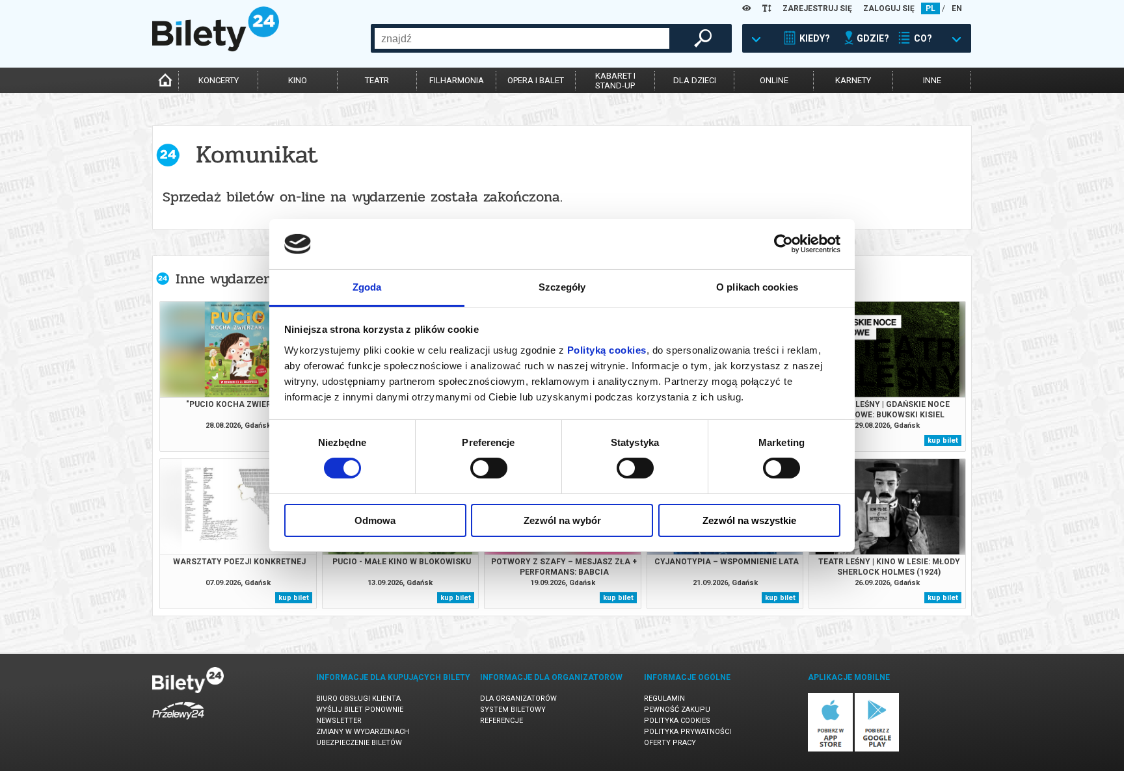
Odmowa (375, 520)
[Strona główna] (215, 48)
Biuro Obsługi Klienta (358, 698)
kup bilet (943, 440)
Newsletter (339, 720)
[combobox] (522, 38)
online (774, 80)
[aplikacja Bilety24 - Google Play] (877, 749)
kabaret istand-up (615, 80)
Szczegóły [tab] (562, 287)
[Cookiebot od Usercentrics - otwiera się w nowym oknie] (783, 244)
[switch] (488, 468)
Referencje (501, 720)
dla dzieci (694, 80)
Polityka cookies (677, 720)
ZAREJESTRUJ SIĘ (817, 8)
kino (297, 80)
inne (932, 80)
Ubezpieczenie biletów (359, 742)
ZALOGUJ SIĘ (889, 8)
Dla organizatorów (518, 698)
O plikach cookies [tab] (757, 287)
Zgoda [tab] (367, 287)
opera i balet (535, 80)
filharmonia (456, 80)
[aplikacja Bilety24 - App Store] (830, 749)
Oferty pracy (670, 742)
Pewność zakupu (677, 709)
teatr (377, 80)
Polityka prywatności (687, 731)
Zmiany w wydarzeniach (362, 731)
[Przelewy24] (178, 722)
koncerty (218, 80)
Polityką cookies (607, 350)
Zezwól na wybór (562, 520)
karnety (853, 80)
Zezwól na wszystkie (749, 520)
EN (957, 8)
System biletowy (513, 709)
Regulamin (664, 698)
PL (930, 8)
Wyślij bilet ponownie (359, 709)
